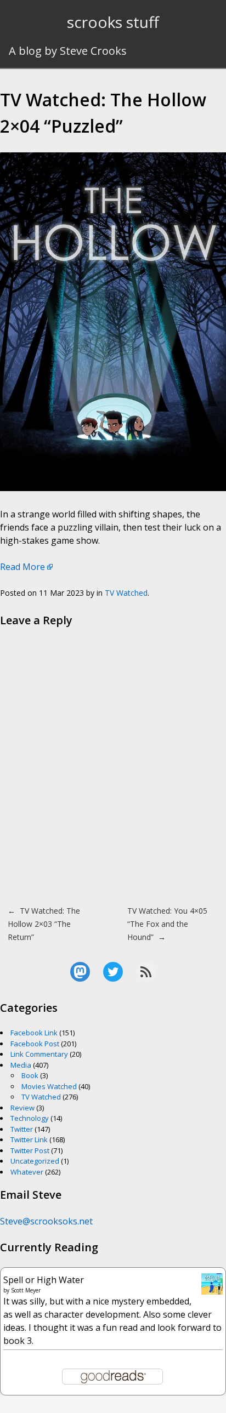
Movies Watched (49, 1086)
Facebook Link (34, 1033)
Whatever (26, 1172)
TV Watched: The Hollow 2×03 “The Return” (44, 923)
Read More (22, 567)
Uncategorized (34, 1161)
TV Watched (126, 593)
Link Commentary (39, 1054)
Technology (29, 1118)
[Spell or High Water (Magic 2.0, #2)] (212, 1291)
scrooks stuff (113, 22)
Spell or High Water (43, 1280)
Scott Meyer (26, 1290)
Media (20, 1065)
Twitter (21, 1129)
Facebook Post (34, 1044)
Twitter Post (29, 1150)
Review (22, 1108)
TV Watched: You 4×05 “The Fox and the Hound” (167, 923)
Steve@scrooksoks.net (46, 1221)
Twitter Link (29, 1139)
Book (29, 1075)
